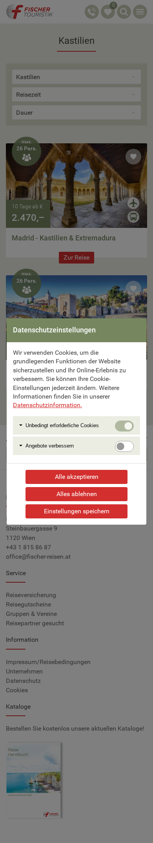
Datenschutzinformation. (47, 405)
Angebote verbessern (50, 446)
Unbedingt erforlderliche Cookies (62, 425)
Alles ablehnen (76, 494)
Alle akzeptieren (76, 476)
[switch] (124, 446)
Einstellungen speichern (76, 511)
